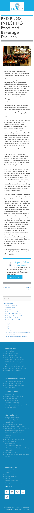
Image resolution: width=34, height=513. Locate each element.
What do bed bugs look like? (14, 366)
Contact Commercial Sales (14, 396)
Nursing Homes (9, 328)
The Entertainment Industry (12, 311)
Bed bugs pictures (11, 355)
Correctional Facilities (10, 307)
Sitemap (7, 478)
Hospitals (7, 322)
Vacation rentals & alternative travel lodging (16, 336)
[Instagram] (7, 497)
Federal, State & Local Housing (13, 313)
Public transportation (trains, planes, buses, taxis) (17, 332)
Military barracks (9, 326)
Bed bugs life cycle (11, 353)
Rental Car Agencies (10, 334)
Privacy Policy (9, 474)
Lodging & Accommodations (12, 324)
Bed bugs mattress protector (14, 385)
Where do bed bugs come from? (15, 368)
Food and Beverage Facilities (12, 317)
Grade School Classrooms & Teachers (14, 320)
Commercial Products (12, 398)
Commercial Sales (11, 391)
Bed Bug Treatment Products (15, 378)
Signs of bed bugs (11, 364)
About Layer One (11, 467)
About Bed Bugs (10, 348)
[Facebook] (7, 492)
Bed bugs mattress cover (13, 383)
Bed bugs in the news (12, 351)
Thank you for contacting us (14, 483)
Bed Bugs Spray (10, 387)
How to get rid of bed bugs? (14, 360)
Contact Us (8, 472)
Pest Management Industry (12, 330)
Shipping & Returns (11, 476)
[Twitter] (12, 492)
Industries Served (8, 303)
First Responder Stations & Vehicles (14, 315)
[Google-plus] (17, 492)
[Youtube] (23, 492)
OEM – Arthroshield (11, 400)
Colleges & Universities (11, 305)
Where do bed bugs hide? (13, 370)
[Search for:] (17, 298)
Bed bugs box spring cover (14, 381)
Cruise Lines (8, 309)
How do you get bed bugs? (14, 357)
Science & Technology (12, 403)
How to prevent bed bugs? (14, 362)
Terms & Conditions (11, 481)
